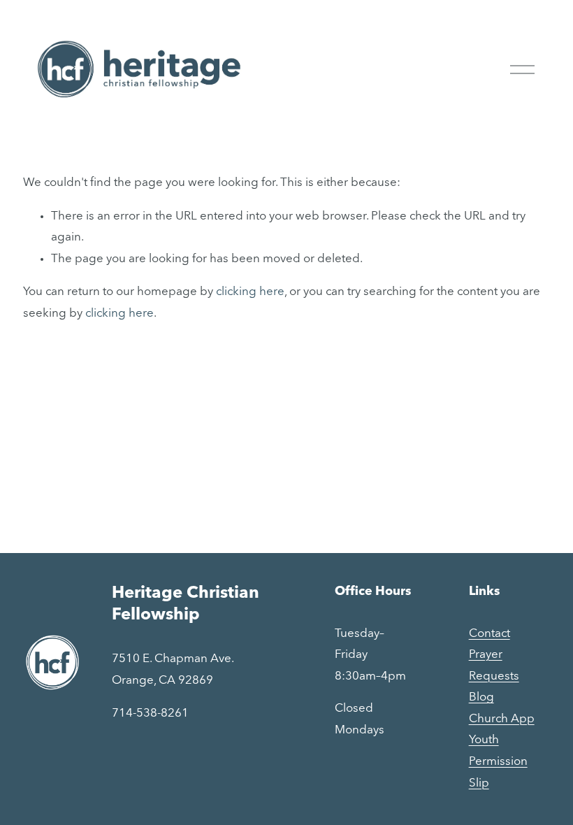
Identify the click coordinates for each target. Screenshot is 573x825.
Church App (502, 719)
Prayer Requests (494, 665)
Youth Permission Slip (498, 761)
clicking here (250, 292)
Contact (489, 634)
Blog (481, 697)
